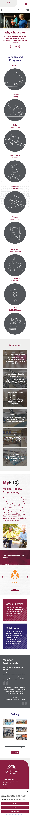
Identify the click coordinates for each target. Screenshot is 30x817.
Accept (15, 803)
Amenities (21, 10)
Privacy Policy (15, 814)
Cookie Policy (8, 814)
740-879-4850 (7, 783)
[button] (28, 791)
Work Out (5, 788)
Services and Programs (9, 10)
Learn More (15, 589)
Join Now (14, 46)
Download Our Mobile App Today (15, 748)
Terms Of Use (21, 814)
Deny (15, 807)
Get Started (6, 785)
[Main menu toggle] (26, 4)
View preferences (15, 811)
